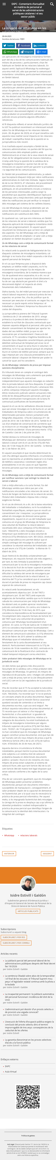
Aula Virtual (11, 1071)
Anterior (9, 853)
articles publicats (28, 911)
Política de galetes (28, 1136)
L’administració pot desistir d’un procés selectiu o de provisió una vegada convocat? (29, 1011)
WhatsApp (9, 835)
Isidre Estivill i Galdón (28, 895)
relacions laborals (28, 835)
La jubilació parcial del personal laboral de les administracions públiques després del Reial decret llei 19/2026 (30, 963)
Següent (47, 853)
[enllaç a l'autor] (28, 884)
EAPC (7, 1066)
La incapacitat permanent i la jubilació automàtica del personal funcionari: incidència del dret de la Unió (29, 997)
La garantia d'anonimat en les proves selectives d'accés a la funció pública (28, 1041)
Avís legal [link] (10, 1144)
